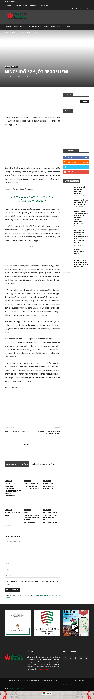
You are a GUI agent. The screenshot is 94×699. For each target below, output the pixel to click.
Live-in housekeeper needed (79, 251)
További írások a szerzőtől (42, 464)
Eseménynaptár (49, 27)
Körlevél (33, 5)
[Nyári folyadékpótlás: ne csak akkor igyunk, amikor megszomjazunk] (32, 505)
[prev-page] (6, 526)
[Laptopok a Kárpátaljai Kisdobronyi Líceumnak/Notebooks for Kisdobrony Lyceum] (67, 232)
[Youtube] (87, 8)
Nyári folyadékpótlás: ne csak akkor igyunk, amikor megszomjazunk (32, 517)
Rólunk (25, 5)
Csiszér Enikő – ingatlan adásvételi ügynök (80, 190)
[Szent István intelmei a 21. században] (51, 476)
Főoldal (9, 27)
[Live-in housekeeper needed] (67, 251)
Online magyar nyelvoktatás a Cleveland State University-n (81, 263)
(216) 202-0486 (67, 684)
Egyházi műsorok (34, 27)
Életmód (20, 32)
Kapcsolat (9, 5)
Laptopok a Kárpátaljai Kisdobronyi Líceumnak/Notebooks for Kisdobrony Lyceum (81, 236)
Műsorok (23, 27)
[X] (84, 8)
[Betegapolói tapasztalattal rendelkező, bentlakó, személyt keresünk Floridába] (67, 213)
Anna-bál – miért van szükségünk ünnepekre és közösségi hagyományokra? (50, 517)
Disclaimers (79, 680)
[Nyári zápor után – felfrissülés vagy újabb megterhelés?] (32, 476)
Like (86, 157)
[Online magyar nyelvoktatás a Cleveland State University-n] (67, 262)
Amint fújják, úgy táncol (17, 431)
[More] (82, 417)
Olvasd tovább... (44, 669)
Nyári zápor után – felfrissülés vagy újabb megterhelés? (32, 486)
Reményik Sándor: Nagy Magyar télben (49, 432)
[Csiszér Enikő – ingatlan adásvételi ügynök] (67, 189)
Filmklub (60, 27)
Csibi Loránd (11, 77)
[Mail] (76, 8)
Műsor (14, 32)
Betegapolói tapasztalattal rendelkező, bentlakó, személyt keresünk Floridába (81, 217)
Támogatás (43, 5)
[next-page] (9, 526)
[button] (86, 27)
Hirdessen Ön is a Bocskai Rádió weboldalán (81, 202)
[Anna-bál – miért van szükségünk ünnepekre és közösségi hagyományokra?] (51, 505)
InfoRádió (14, 388)
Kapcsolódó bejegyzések (17, 464)
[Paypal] (80, 8)
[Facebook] (72, 8)
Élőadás (68, 27)
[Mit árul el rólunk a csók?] (13, 505)
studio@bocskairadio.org (17, 689)
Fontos (18, 5)
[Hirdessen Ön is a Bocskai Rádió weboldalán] (67, 202)
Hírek (16, 27)
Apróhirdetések (72, 181)
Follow (85, 162)
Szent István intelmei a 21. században (48, 486)
